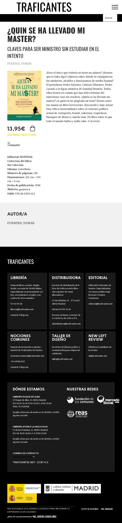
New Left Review (97, 338)
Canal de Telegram (19, 315)
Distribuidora (66, 278)
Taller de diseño (61, 338)
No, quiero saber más (44, 516)
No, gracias (107, 508)
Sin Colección (15, 165)
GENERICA (24, 189)
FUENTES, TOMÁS (19, 63)
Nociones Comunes (20, 338)
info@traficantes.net (23, 457)
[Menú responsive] (115, 7)
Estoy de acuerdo (89, 508)
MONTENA (26, 156)
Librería (18, 278)
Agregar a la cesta (33, 128)
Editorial (98, 278)
